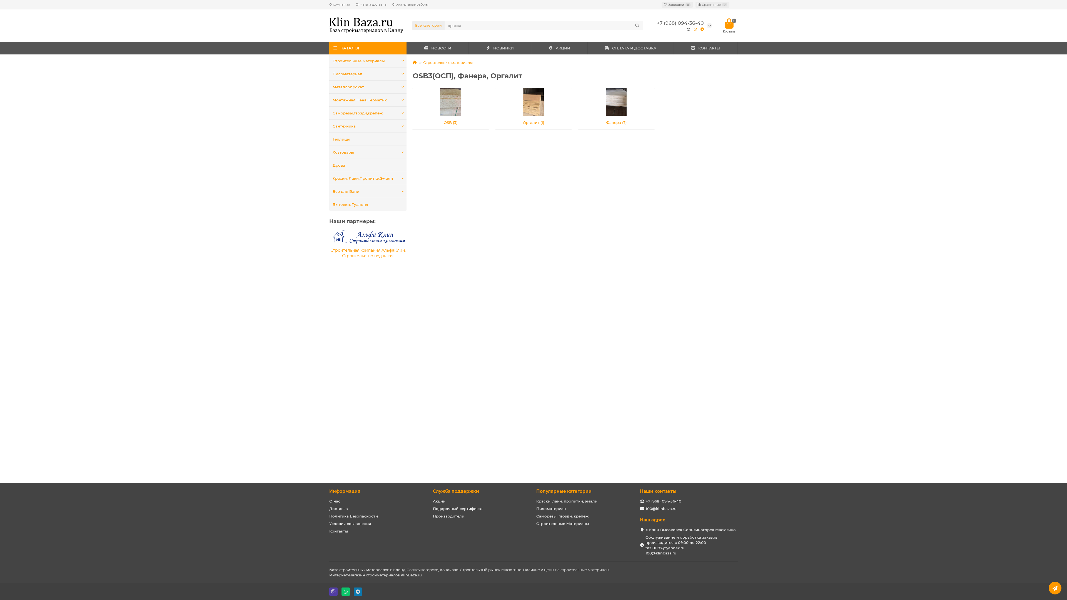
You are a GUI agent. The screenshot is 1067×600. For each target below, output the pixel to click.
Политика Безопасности (353, 516)
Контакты (338, 531)
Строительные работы (410, 4)
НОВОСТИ (441, 48)
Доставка (338, 508)
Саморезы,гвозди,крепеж (358, 113)
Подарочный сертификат (458, 508)
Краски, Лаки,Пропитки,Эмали (363, 178)
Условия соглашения (350, 523)
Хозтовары (343, 152)
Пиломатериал (347, 74)
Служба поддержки (456, 491)
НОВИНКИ (503, 48)
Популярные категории (564, 491)
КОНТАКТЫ (709, 48)
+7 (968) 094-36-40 (680, 23)
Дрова (339, 165)
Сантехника (344, 126)
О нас (334, 501)
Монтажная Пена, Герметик (360, 100)
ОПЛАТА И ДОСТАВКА (634, 48)
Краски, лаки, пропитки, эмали (566, 501)
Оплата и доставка (371, 4)
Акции (439, 501)
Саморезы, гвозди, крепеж (562, 516)
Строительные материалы (359, 61)
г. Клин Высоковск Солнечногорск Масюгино (691, 530)
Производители (448, 516)
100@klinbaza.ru (661, 508)
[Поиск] (637, 25)
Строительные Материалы (562, 523)
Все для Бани (346, 191)
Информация (344, 491)
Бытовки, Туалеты (350, 204)
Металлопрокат (348, 87)
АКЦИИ (563, 48)
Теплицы (341, 139)
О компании (339, 4)
